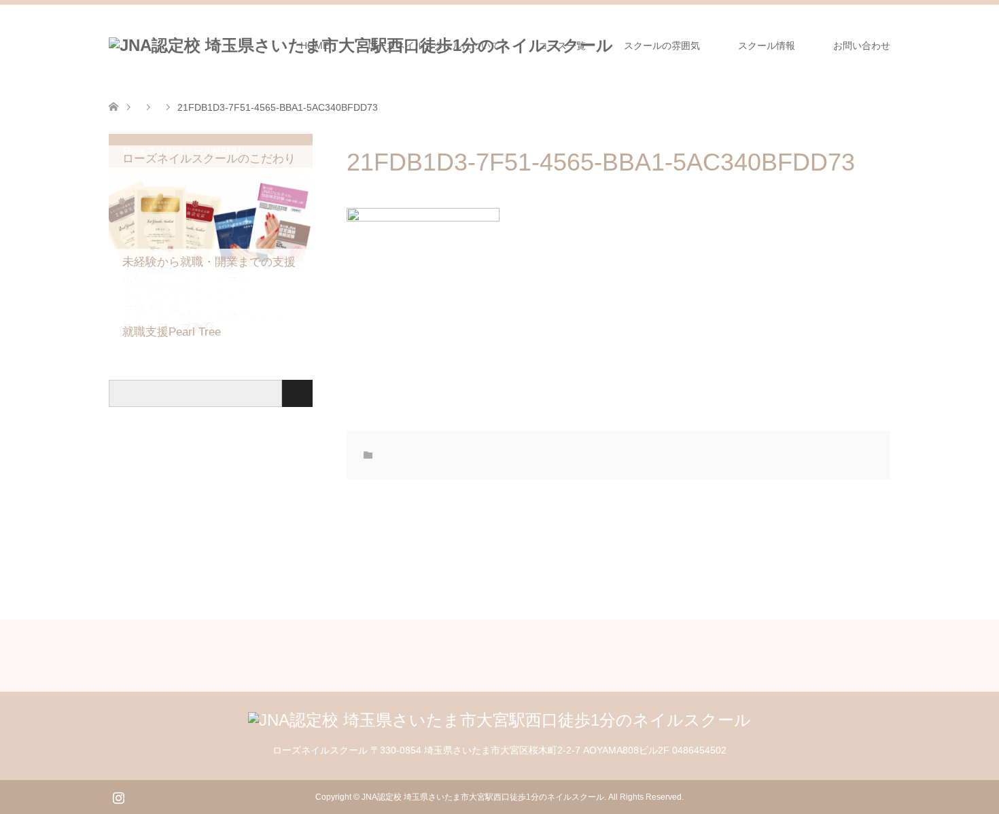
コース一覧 (562, 45)
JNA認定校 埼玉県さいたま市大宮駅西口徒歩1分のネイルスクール (483, 797)
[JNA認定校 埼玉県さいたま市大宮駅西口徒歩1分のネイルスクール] (499, 720)
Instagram (118, 796)
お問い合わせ (861, 45)
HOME (314, 45)
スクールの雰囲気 (662, 45)
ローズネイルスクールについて (433, 45)
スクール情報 (766, 45)
